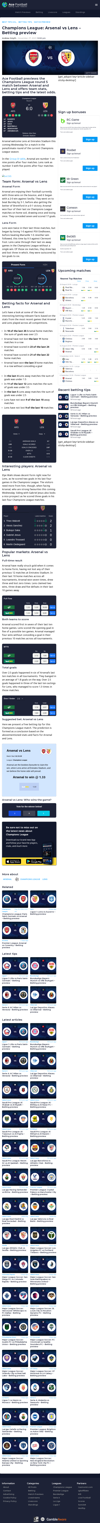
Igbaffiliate (83, 1491)
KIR (79, 1494)
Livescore (52, 12)
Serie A (56, 1498)
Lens (44, 879)
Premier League (60, 1491)
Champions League (30, 879)
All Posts (32, 1487)
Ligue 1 (56, 1505)
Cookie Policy (9, 1498)
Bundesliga (58, 1494)
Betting (39, 12)
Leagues (66, 12)
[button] (96, 5)
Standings (80, 12)
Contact (7, 1491)
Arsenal (7, 879)
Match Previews (22, 12)
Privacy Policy (10, 1501)
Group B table (17, 158)
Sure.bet (82, 1505)
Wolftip (81, 1508)
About (6, 1487)
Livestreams (34, 1498)
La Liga (56, 1501)
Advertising (8, 1494)
